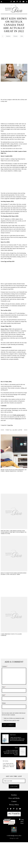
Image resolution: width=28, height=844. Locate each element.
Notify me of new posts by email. (11, 720)
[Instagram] (20, 1)
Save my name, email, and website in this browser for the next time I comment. (13, 713)
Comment (4, 666)
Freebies (14, 795)
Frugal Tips (10, 425)
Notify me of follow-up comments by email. (14, 718)
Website (4, 703)
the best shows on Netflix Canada (9, 145)
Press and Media (14, 798)
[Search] (26, 1)
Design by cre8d (14, 838)
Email (4, 695)
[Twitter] (14, 1)
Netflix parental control (18, 415)
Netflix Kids (18, 418)
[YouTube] (23, 1)
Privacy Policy (14, 805)
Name (4, 687)
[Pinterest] (17, 1)
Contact (14, 801)
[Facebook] (11, 1)
